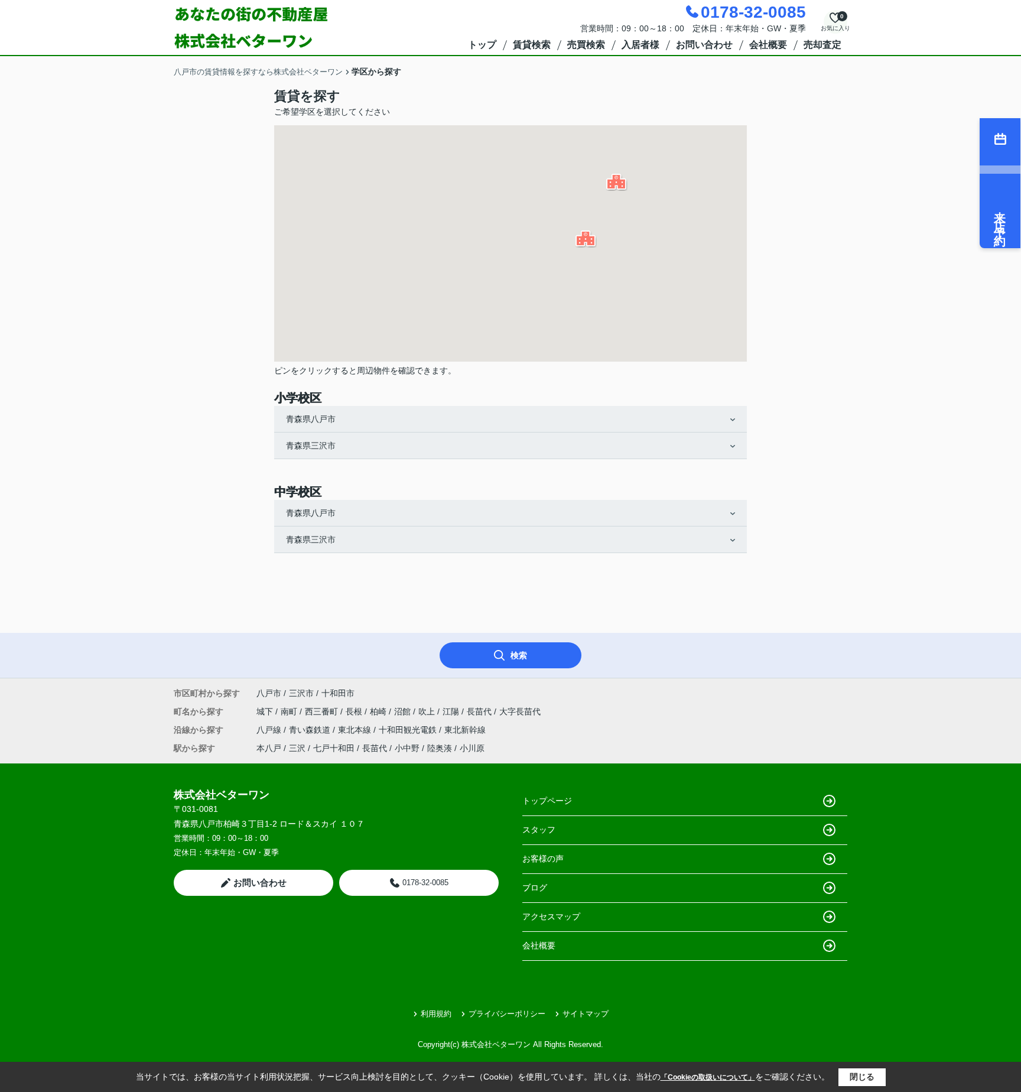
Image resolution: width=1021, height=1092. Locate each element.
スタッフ (538, 829)
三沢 (297, 748)
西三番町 (322, 711)
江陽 (452, 711)
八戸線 (270, 729)
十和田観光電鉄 (409, 729)
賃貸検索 (532, 45)
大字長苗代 (520, 711)
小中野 (407, 748)
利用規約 (436, 1013)
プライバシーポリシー (507, 1013)
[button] (616, 182)
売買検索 (586, 45)
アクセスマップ (551, 916)
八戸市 (268, 693)
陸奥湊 (439, 748)
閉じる (862, 1076)
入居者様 (640, 45)
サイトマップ (585, 1013)
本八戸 (268, 748)
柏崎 (379, 711)
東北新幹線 (465, 729)
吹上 (427, 711)
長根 (355, 711)
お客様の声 (543, 858)
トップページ (547, 800)
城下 (265, 711)
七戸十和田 (334, 748)
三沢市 (301, 693)
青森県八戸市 (311, 419)
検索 (518, 655)
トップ (482, 45)
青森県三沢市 (311, 445)
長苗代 (480, 711)
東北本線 (355, 729)
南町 (290, 711)
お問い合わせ (704, 45)
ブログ (534, 887)
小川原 (472, 748)
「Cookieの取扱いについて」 (708, 1077)
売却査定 (822, 45)
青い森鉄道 (311, 729)
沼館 (403, 711)
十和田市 (338, 693)
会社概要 (768, 45)
